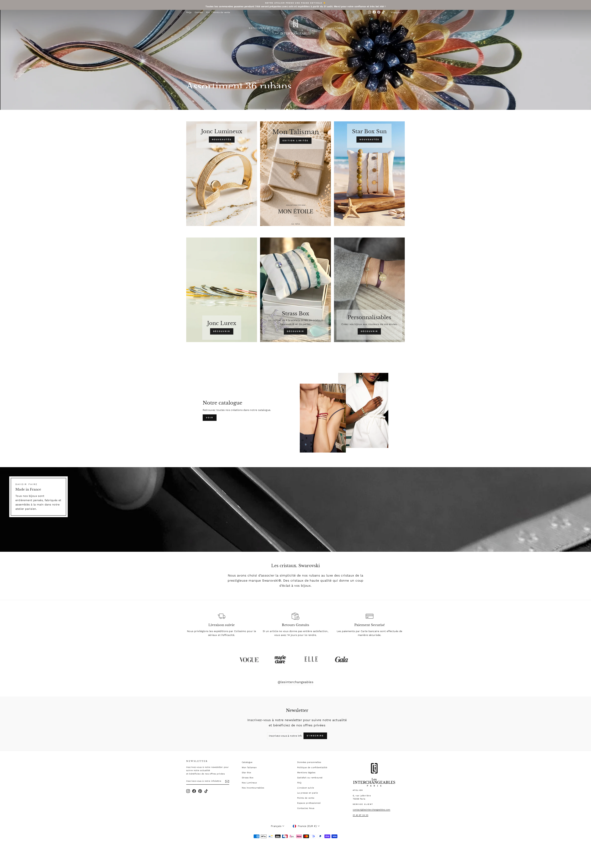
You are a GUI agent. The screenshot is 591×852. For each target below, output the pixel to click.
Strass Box (247, 777)
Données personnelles (309, 762)
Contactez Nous (305, 808)
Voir (209, 417)
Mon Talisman (249, 767)
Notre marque (260, 28)
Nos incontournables (253, 787)
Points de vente (221, 12)
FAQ (299, 782)
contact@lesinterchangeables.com (371, 809)
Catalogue (247, 762)
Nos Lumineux (249, 782)
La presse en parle (307, 793)
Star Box (246, 772)
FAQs (189, 12)
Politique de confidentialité (312, 767)
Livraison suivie (305, 787)
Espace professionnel (309, 803)
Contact (199, 12)
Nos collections (331, 28)
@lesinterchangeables (295, 682)
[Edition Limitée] (295, 173)
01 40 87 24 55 (360, 815)
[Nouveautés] (221, 173)
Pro (208, 12)
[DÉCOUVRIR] (221, 289)
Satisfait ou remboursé (310, 777)
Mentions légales (306, 772)
